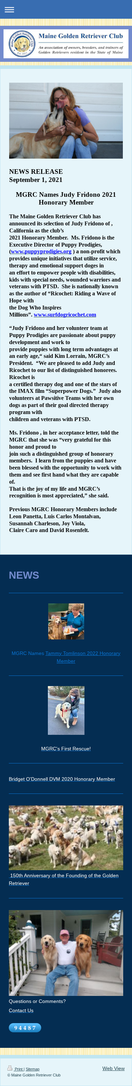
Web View (113, 1068)
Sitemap (32, 1069)
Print (19, 1069)
